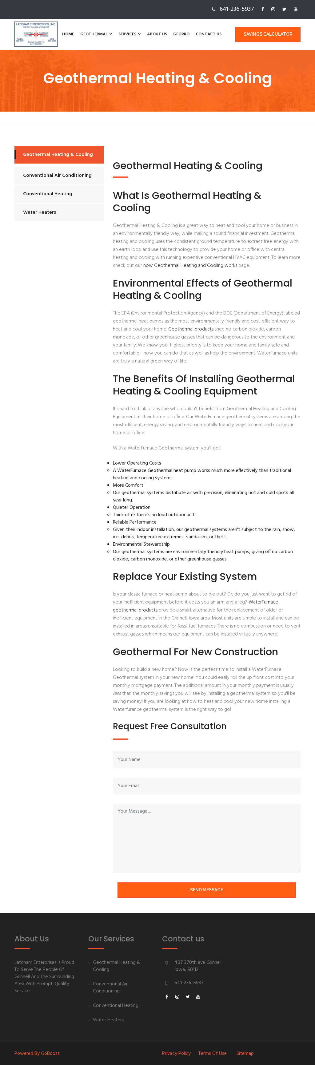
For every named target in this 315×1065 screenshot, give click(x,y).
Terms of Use (212, 1054)
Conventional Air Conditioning (57, 176)
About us (157, 34)
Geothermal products (191, 329)
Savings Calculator (268, 34)
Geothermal (94, 34)
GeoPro (181, 34)
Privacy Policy (176, 1054)
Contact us (208, 34)
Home (68, 34)
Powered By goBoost (37, 1054)
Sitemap (245, 1054)
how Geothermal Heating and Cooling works (190, 266)
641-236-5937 (189, 983)
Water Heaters (39, 212)
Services (127, 34)
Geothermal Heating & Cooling (58, 155)
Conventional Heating (47, 194)
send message (206, 889)
